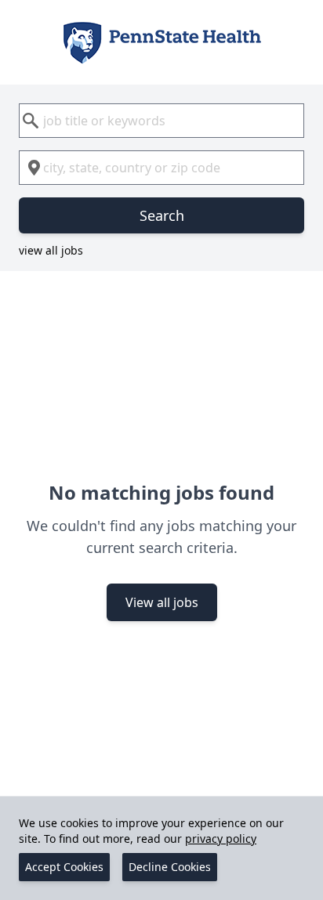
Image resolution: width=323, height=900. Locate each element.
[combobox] (161, 120)
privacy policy (220, 838)
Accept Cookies (64, 866)
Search (162, 215)
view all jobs (51, 250)
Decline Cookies (170, 866)
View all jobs (161, 602)
